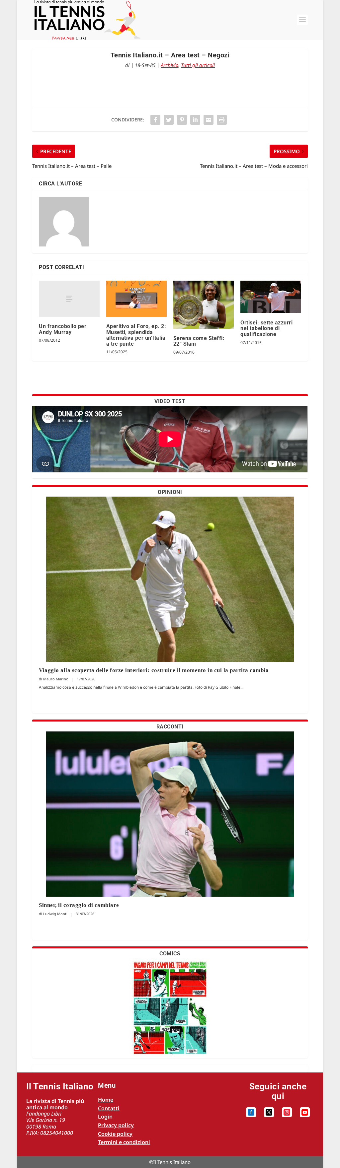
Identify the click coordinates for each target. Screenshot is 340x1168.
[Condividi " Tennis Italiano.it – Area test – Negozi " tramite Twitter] (168, 119)
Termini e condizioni (124, 1142)
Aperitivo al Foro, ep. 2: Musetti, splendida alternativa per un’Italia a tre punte (136, 335)
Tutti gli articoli (198, 65)
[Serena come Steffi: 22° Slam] (203, 305)
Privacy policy (116, 1125)
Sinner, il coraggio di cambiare (79, 905)
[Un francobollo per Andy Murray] (69, 299)
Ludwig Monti (55, 913)
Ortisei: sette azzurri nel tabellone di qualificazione (266, 328)
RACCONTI (170, 726)
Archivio (169, 65)
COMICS (169, 953)
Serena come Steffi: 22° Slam (199, 341)
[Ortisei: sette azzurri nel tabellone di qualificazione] (270, 297)
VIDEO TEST (169, 401)
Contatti (109, 1108)
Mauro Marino (55, 678)
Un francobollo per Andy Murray (62, 329)
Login (105, 1116)
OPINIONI (170, 492)
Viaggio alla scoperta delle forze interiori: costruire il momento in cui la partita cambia (154, 670)
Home (105, 1099)
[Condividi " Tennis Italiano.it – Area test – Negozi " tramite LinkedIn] (195, 119)
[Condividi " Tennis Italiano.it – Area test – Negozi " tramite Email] (208, 119)
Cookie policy (115, 1133)
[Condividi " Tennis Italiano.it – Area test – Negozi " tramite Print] (221, 119)
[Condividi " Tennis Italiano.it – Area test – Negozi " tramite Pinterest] (182, 119)
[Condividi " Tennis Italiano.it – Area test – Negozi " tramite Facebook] (155, 119)
